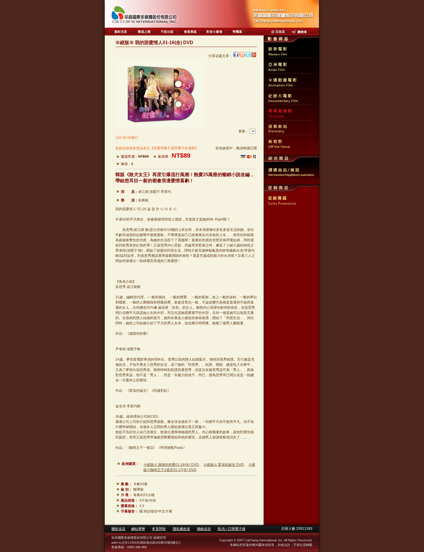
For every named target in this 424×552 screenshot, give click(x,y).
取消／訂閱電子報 (231, 529)
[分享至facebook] (236, 56)
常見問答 (159, 529)
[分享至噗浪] (242, 56)
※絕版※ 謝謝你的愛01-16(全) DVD (171, 465)
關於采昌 (118, 529)
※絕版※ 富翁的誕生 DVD (223, 465)
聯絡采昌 (204, 529)
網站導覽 (138, 529)
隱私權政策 (181, 529)
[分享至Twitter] (248, 56)
